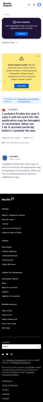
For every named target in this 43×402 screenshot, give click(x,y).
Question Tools (8, 43)
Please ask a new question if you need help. (28, 100)
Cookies (5, 394)
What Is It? (7, 315)
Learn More (21, 86)
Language (6, 342)
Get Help (6, 328)
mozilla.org (7, 381)
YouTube (7, 354)
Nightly (5, 292)
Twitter (5, 224)
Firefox (7, 15)
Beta (4, 283)
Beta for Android (9, 287)
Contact (5, 398)
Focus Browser (9, 264)
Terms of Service (9, 385)
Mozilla (8, 199)
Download (6, 247)
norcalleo (14, 156)
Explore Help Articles (12, 232)
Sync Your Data (9, 323)
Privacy (5, 390)
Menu (34, 5)
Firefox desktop (9, 251)
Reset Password (9, 319)
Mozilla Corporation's (17, 360)
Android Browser (10, 256)
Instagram (11, 354)
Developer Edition (10, 279)
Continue (21, 34)
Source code (7, 219)
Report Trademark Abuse (13, 215)
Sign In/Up (7, 310)
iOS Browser (7, 260)
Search (29, 5)
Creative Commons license (18, 373)
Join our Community (11, 228)
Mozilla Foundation (21, 363)
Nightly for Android (11, 296)
